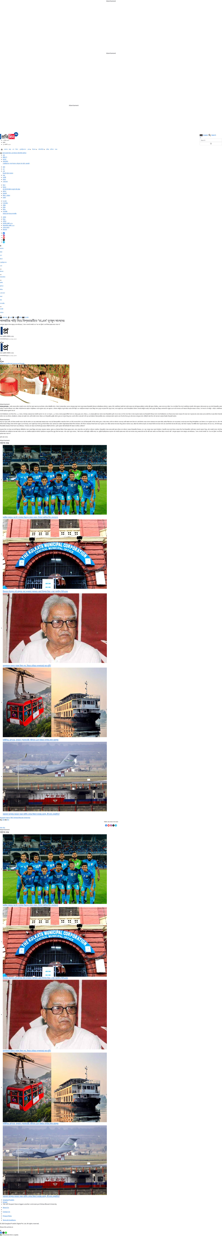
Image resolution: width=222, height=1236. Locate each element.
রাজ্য (10, 149)
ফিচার (4, 219)
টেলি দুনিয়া (17, 189)
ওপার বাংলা (5, 181)
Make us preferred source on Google (12, 363)
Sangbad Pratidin (8, 1200)
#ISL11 (5, 157)
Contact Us (6, 1212)
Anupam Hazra (5, 818)
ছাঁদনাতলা (5, 229)
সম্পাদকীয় (5, 211)
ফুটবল (7, 173)
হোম (4, 155)
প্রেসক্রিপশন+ (22, 149)
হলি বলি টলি (5, 189)
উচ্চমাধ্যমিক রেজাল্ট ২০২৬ (8, 225)
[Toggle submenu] (0, 274)
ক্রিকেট (4, 173)
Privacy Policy (7, 1216)
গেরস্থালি (27, 163)
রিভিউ (9, 189)
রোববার (4, 217)
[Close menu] (0, 246)
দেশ (13, 149)
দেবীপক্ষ (4, 221)
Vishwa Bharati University (21, 818)
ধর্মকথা (4, 179)
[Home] (9, 135)
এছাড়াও (2, 312)
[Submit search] (211, 143)
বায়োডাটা (5, 193)
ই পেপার (4, 201)
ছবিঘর (47, 149)
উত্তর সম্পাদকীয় (12, 213)
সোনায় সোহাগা (6, 227)
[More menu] (220, 149)
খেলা (28, 149)
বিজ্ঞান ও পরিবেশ (6, 195)
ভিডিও (4, 209)
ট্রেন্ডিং (4, 205)
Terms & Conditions (9, 1220)
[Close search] (200, 138)
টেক (21, 163)
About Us (6, 1208)
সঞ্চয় (56, 149)
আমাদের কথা (5, 213)
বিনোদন (34, 149)
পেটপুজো (18, 163)
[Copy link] (3, 342)
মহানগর (5, 149)
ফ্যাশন (14, 163)
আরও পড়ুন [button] (2, 827)
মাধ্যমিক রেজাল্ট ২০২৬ (8, 223)
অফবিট (4, 177)
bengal (5, 1202)
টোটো (23, 163)
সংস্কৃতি (13, 189)
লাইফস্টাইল (41, 149)
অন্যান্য (11, 173)
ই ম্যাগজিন (5, 203)
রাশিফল (52, 149)
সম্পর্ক (11, 163)
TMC (11, 818)
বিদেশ (17, 149)
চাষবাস (4, 197)
